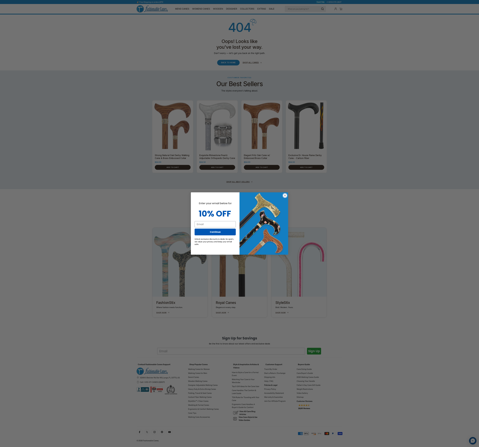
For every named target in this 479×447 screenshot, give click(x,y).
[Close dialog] (285, 195)
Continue (215, 231)
